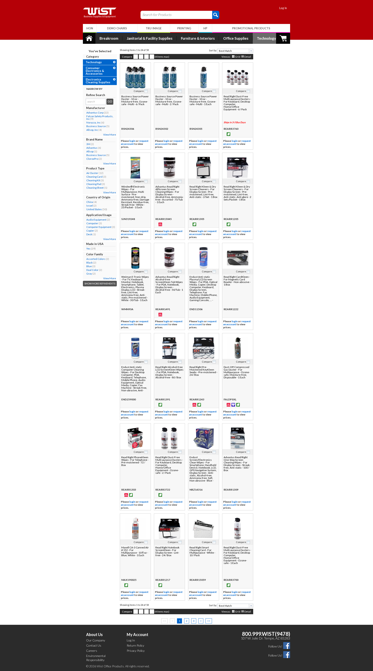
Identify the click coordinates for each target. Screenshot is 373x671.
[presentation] (251, 51)
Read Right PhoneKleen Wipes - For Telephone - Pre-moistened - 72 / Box (135, 461)
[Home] (89, 38)
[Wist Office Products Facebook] (286, 645)
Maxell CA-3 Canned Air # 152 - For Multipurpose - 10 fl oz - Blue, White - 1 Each (135, 551)
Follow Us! (275, 646)
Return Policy (135, 645)
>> (208, 620)
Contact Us (93, 645)
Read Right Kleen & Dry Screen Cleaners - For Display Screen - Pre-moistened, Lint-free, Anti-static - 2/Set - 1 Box (203, 192)
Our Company (95, 640)
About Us (94, 634)
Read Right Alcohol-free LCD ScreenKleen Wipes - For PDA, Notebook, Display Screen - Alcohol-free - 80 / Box (169, 372)
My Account (137, 634)
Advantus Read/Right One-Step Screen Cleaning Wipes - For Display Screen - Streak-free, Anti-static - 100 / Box (237, 464)
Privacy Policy (136, 650)
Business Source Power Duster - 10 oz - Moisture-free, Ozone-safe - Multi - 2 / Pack (169, 100)
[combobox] (235, 51)
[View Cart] (283, 38)
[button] (215, 14)
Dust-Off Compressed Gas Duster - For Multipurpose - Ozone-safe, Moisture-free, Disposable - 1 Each (237, 372)
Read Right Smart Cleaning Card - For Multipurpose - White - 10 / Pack (202, 551)
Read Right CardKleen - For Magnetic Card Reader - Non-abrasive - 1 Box (237, 280)
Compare (127, 56)
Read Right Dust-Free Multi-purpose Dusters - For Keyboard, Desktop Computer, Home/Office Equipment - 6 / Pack (237, 103)
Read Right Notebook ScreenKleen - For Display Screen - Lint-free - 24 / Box (167, 551)
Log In (283, 8)
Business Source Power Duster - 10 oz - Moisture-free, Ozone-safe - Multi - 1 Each (203, 100)
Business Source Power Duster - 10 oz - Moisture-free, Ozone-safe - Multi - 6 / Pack (135, 100)
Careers (91, 650)
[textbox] (234, 50)
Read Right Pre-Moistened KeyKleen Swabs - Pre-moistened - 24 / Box (203, 370)
